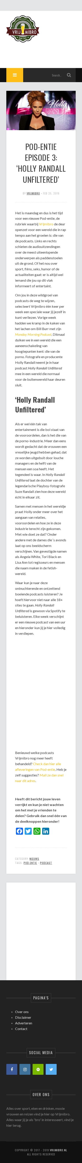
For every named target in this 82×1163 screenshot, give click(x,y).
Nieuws (34, 859)
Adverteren (23, 1023)
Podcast (46, 863)
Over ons (22, 1012)
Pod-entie (30, 863)
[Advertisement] (41, 927)
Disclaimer (23, 1017)
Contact (21, 1029)
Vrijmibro (46, 224)
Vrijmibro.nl (58, 1150)
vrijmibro (33, 193)
